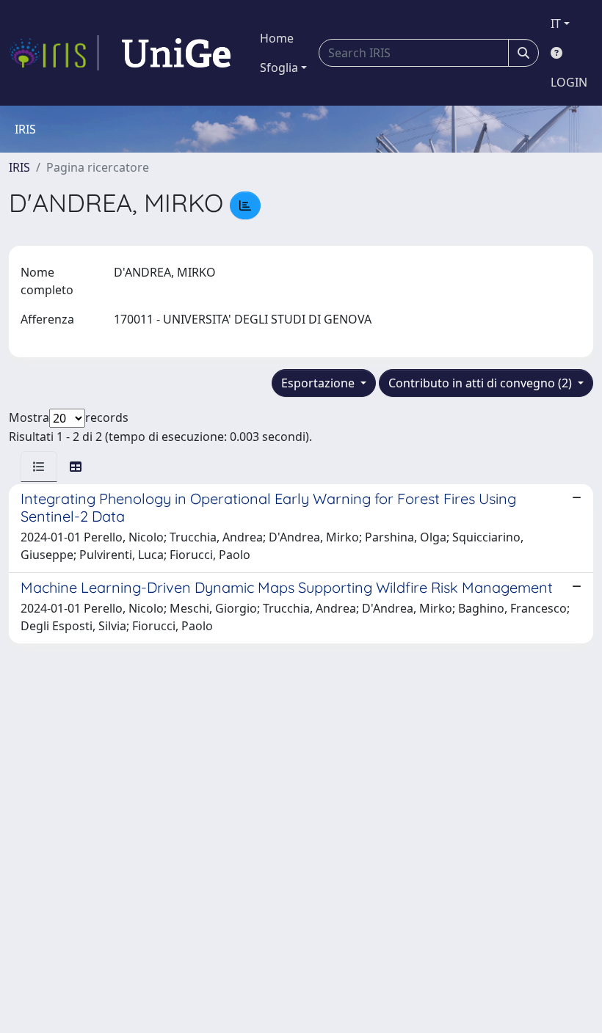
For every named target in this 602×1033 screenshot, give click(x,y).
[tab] (39, 466)
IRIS (19, 167)
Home (277, 38)
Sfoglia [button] (279, 67)
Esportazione (319, 383)
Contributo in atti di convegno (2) (481, 383)
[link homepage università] (176, 52)
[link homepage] (53, 52)
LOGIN (569, 82)
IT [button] (556, 23)
